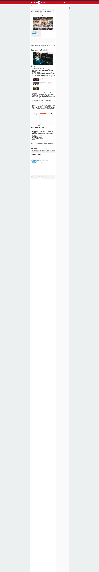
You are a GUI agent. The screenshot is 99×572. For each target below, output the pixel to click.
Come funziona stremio (34, 161)
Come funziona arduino (34, 162)
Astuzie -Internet (40, 158)
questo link (34, 141)
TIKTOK (54, 4)
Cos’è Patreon (34, 31)
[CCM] (33, 2)
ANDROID (41, 4)
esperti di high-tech (46, 150)
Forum (37, 2)
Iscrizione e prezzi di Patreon (36, 34)
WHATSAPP (52, 4)
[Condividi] (34, 148)
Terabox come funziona (34, 158)
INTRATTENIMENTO (37, 4)
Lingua (67, 0)
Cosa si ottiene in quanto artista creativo (35, 33)
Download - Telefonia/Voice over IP (44, 160)
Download (42, 2)
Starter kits (48, 94)
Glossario (45, 2)
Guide (39, 2)
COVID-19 (31, 4)
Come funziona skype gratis (35, 160)
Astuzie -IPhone (41, 159)
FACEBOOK (57, 4)
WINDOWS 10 (45, 4)
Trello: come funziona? (34, 179)
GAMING (34, 4)
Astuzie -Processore (40, 162)
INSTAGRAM (48, 4)
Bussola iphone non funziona (35, 159)
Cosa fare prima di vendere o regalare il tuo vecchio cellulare (49, 179)
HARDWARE (60, 4)
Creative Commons (36, 176)
